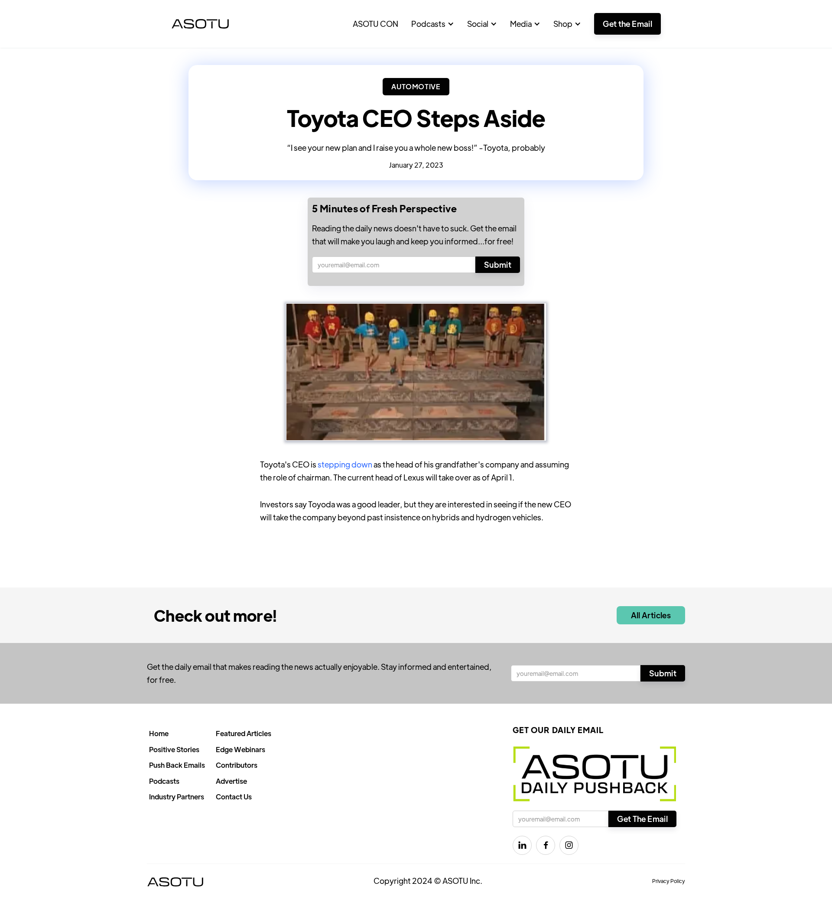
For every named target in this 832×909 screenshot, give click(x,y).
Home (159, 733)
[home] (200, 24)
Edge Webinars (240, 749)
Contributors (236, 764)
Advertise (231, 781)
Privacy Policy (668, 880)
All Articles (651, 615)
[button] (433, 24)
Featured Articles (243, 733)
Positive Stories (174, 749)
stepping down (345, 464)
